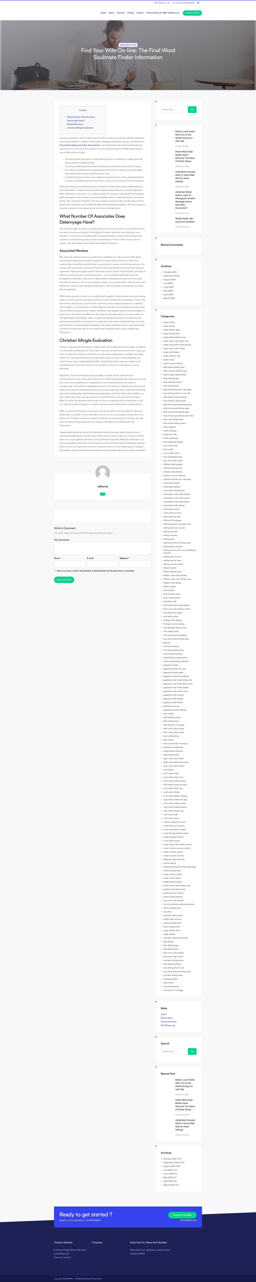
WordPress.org (168, 1025)
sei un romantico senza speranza (178, 904)
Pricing (130, 13)
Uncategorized (170, 979)
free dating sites (171, 631)
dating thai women (172, 557)
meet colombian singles (174, 829)
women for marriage (173, 990)
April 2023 (168, 295)
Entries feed (166, 1018)
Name (57, 558)
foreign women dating (174, 624)
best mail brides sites (173, 419)
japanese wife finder (173, 702)
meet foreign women (173, 837)
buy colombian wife (172, 457)
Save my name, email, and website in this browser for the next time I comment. (95, 571)
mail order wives (171, 818)
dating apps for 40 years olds (177, 524)
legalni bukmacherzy (173, 751)
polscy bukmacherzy (173, 897)
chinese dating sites (172, 468)
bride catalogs (170, 431)
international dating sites (175, 658)
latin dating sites (171, 721)
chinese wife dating (172, 472)
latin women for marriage (175, 744)
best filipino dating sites (174, 401)
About (111, 13)
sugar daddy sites (171, 930)
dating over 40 (170, 532)
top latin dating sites (173, 975)
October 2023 (170, 272)
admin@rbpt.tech (188, 1220)
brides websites (170, 438)
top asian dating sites (173, 960)
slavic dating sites (171, 927)
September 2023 (171, 276)
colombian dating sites (174, 490)
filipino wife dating (172, 583)
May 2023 (168, 291)
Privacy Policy (96, 1279)
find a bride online (172, 594)
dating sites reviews (172, 547)
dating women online (173, 564)
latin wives (168, 740)
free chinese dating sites (175, 628)
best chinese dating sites (175, 371)
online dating (169, 863)
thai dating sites (171, 949)
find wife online (170, 616)
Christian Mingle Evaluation (80, 128)
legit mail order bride (173, 758)
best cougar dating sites (174, 375)
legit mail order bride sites (175, 762)
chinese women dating (174, 475)
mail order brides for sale (175, 800)
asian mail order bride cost (176, 341)
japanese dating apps (173, 672)
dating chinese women (174, 528)
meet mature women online (176, 848)
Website (124, 558)
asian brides (169, 322)
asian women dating (173, 363)
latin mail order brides (173, 729)
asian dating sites (171, 333)
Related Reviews (75, 124)
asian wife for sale (171, 356)
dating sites (168, 539)
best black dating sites (174, 367)
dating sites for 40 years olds (177, 543)
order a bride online (172, 874)
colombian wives (171, 509)
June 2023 (168, 287)
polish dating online (172, 882)
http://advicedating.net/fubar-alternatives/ (79, 145)
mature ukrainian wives (174, 822)
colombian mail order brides (176, 494)
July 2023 (168, 283)
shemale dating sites (173, 915)
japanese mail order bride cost (177, 680)
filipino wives (169, 587)
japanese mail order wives (175, 691)
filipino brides (169, 568)
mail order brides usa (173, 811)
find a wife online (171, 598)
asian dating (169, 326)
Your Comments (61, 540)
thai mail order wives (173, 957)
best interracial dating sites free (178, 416)
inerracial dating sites (173, 650)
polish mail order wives (174, 889)
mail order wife (170, 815)
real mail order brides (173, 900)
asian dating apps (171, 330)
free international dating (175, 635)
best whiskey (169, 427)
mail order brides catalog (175, 796)
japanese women (171, 706)
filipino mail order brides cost (177, 579)
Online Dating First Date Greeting (179, 867)
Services (121, 13)
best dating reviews (172, 382)
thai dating (168, 942)
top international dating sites (177, 971)
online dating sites (172, 871)
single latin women (172, 919)
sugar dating (169, 934)
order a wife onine (172, 878)
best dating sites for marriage (177, 390)
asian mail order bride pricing (177, 345)
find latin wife (170, 601)
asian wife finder (171, 352)
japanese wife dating (173, 699)
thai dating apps (171, 945)
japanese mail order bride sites (178, 684)
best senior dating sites (174, 423)
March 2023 (169, 298)
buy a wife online (171, 453)
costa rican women (172, 513)
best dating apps (171, 378)
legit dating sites (171, 755)
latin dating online (172, 717)
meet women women (173, 856)
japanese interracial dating (176, 676)
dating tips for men (128, 45)
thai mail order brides (173, 953)
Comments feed (168, 1022)
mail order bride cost (173, 777)
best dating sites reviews (175, 397)
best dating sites (171, 386)
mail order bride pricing (174, 781)
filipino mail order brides (175, 575)
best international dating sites (177, 404)
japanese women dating (174, 710)
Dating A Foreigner (172, 520)
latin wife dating (171, 736)
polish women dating (173, 893)
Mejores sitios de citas (174, 859)
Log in (164, 1014)
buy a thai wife (170, 446)
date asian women (172, 517)
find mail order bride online (176, 605)
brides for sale (170, 434)
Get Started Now (192, 13)
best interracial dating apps (176, 408)
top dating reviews (172, 964)
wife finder (168, 983)
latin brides (168, 714)
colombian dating (171, 487)
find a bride (168, 590)
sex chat (167, 912)
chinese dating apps (172, 464)
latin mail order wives (173, 732)
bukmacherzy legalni (173, 442)
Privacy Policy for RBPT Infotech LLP (162, 13)
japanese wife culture (173, 695)
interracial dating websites (176, 661)
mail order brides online (174, 803)
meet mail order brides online (177, 844)
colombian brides (171, 483)
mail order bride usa (172, 788)
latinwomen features (173, 747)
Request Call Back (182, 1215)
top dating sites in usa (173, 968)
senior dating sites (172, 908)
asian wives (168, 360)
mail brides (168, 770)
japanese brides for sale (174, 669)
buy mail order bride (173, 461)
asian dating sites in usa (174, 337)
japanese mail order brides (176, 687)
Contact (140, 13)
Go (192, 110)
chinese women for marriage (177, 479)
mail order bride (171, 773)
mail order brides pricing (175, 807)
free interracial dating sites (176, 639)
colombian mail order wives (176, 498)
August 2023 (169, 280)
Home (103, 13)
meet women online (173, 852)
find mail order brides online (176, 609)
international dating (172, 654)
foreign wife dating (172, 620)
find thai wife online (172, 613)
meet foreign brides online (176, 833)
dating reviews (170, 535)
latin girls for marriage (173, 725)
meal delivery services (174, 826)
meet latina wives (171, 841)
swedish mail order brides (175, 938)
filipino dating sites (172, 572)
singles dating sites (172, 923)
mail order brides (171, 792)
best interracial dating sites (176, 412)
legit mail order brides (173, 766)
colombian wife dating (174, 505)
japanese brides (170, 665)
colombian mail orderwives (176, 502)
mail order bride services (175, 785)
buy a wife (168, 449)
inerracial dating (171, 646)
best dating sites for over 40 (176, 393)
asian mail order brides (174, 348)
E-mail (90, 558)
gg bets (167, 643)
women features (171, 986)
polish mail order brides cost (176, 886)
